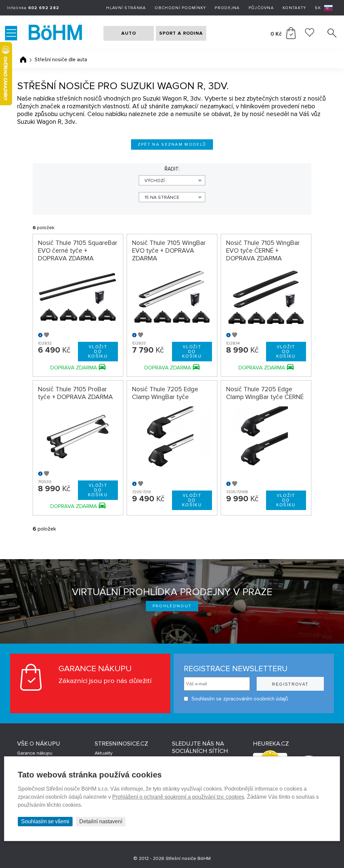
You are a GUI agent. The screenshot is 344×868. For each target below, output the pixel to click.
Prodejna (227, 7)
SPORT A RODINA (181, 33)
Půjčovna (261, 7)
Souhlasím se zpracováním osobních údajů (239, 698)
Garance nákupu (34, 753)
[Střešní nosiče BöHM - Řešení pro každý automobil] (62, 33)
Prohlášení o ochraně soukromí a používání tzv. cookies (178, 797)
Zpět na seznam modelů (172, 144)
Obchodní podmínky (180, 7)
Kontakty (294, 7)
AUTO (128, 33)
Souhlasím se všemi (45, 821)
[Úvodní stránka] (23, 60)
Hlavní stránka (126, 7)
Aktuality (104, 753)
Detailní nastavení (100, 821)
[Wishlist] (309, 35)
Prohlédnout (172, 606)
